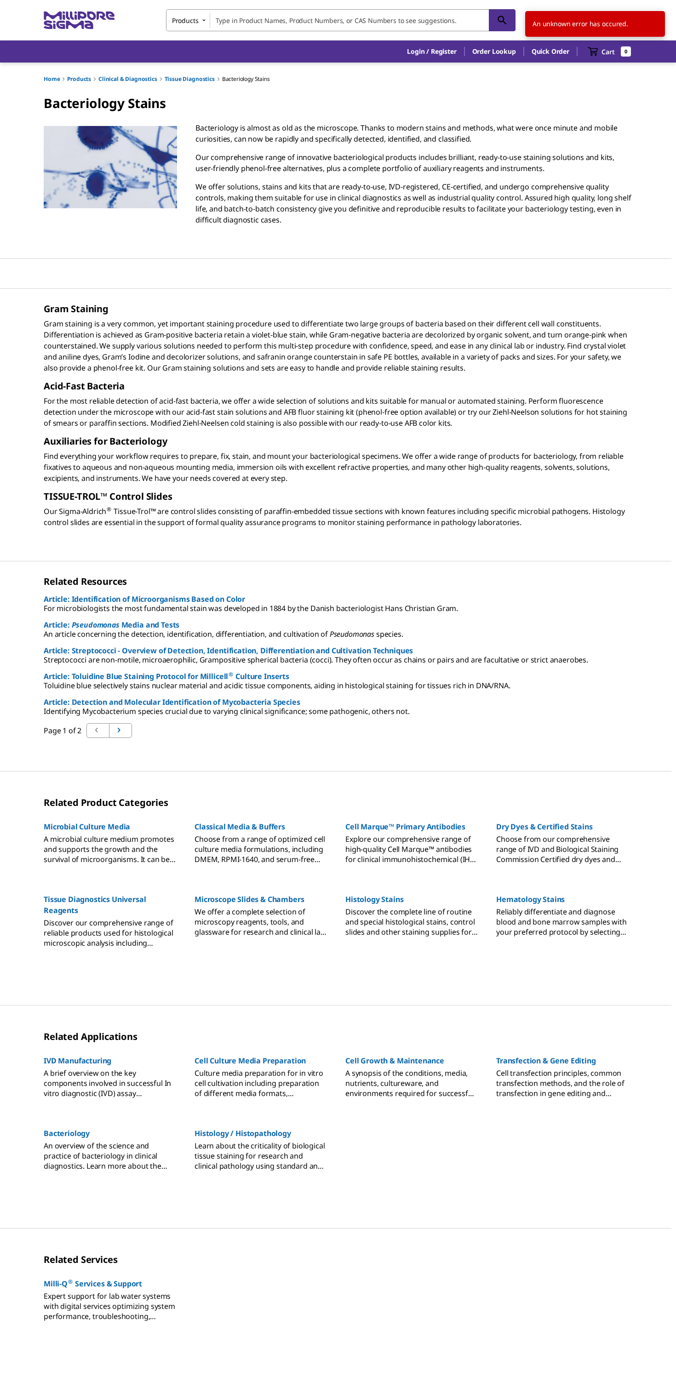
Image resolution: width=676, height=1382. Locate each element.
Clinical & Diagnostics (127, 79)
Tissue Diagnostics (190, 79)
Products (79, 79)
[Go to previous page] (120, 730)
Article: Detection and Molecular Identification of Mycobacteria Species (172, 702)
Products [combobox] (185, 20)
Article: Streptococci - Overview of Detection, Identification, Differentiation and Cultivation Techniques (228, 650)
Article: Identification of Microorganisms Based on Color (144, 599)
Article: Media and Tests (111, 624)
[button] (431, 51)
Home (52, 79)
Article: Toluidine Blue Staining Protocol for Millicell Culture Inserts (166, 676)
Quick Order (550, 51)
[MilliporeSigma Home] (79, 20)
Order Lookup (494, 51)
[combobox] (341, 20)
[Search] (502, 20)
